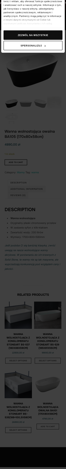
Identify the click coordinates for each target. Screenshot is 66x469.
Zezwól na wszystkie (33, 35)
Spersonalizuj (31, 45)
